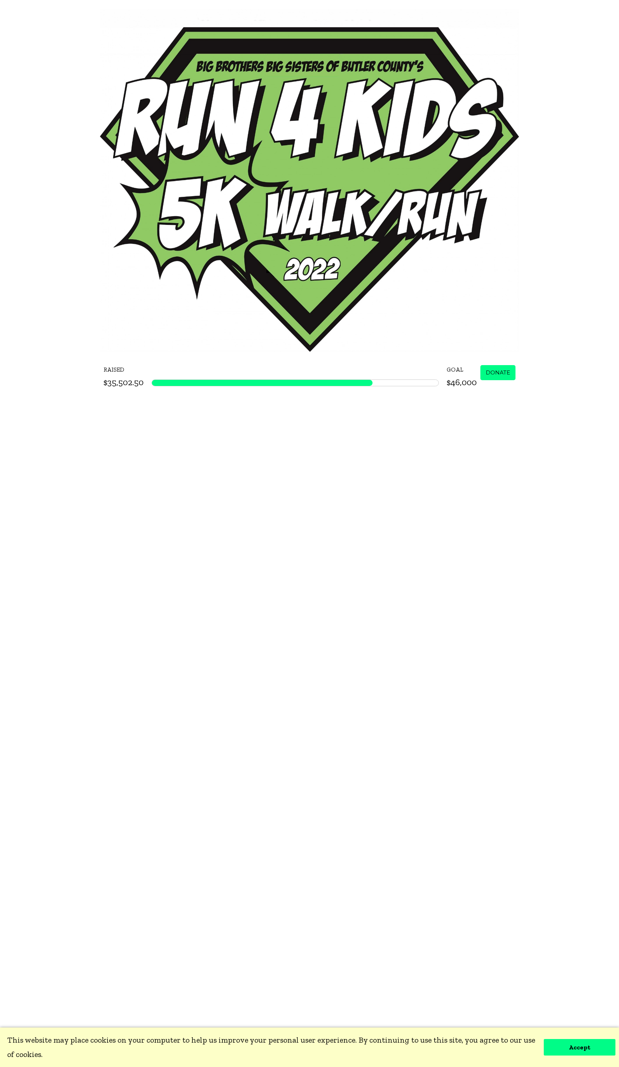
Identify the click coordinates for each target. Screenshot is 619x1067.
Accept (579, 1047)
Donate (498, 372)
